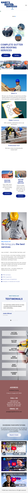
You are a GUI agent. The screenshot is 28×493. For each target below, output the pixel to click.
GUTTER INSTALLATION (14, 349)
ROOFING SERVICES (7, 181)
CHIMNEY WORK (14, 373)
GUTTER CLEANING (13, 333)
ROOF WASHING (14, 357)
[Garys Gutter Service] (9, 5)
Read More (7, 193)
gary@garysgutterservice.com (14, 411)
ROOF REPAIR (14, 365)
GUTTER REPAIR (14, 341)
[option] (7, 184)
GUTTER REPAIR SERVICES (21, 181)
